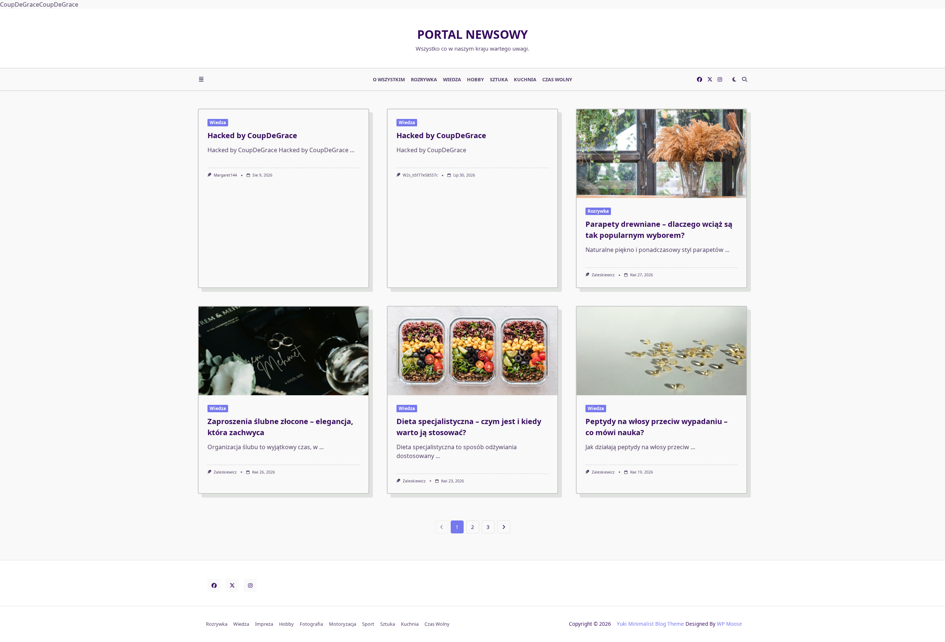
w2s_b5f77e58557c (420, 175)
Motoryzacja (342, 624)
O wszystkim (389, 79)
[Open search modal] (744, 79)
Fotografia (311, 624)
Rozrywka (424, 79)
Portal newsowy (472, 34)
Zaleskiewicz (603, 274)
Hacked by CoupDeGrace (252, 135)
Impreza (264, 624)
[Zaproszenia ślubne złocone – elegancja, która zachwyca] (283, 351)
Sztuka (499, 79)
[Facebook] (699, 79)
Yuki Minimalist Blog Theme (650, 623)
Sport (368, 624)
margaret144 (225, 175)
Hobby (475, 79)
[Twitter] (709, 79)
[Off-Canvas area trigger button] (201, 79)
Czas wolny (557, 79)
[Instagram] (720, 79)
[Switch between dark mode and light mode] (734, 79)
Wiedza (452, 79)
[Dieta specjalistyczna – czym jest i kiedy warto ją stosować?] (472, 351)
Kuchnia (525, 79)
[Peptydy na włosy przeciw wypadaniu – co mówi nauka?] (661, 351)
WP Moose (729, 623)
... (352, 150)
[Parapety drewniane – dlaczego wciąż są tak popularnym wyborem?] (661, 153)
